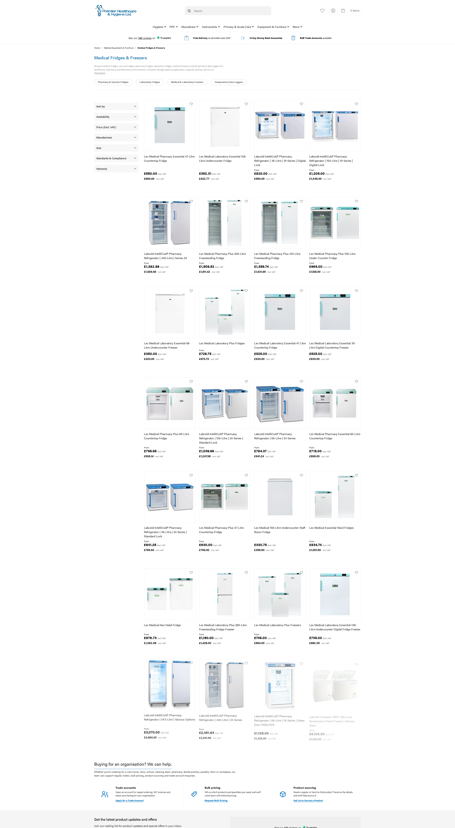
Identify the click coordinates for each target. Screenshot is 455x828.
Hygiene (158, 27)
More (296, 27)
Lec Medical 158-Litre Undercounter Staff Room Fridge (279, 530)
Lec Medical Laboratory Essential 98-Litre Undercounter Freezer (167, 345)
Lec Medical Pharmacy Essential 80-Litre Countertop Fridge (334, 436)
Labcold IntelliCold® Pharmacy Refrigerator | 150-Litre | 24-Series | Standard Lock (221, 438)
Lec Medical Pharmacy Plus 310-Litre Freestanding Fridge (277, 256)
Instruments (209, 27)
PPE (172, 27)
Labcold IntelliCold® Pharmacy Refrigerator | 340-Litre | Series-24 (165, 256)
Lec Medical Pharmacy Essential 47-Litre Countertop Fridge (169, 158)
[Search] (189, 10)
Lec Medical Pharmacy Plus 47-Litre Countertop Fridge (221, 530)
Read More (99, 73)
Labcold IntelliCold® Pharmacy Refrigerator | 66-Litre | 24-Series (275, 436)
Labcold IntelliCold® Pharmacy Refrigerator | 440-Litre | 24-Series (220, 716)
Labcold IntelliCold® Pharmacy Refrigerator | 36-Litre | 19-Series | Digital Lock (280, 160)
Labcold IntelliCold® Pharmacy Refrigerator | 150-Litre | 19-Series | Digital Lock (331, 160)
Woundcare (188, 27)
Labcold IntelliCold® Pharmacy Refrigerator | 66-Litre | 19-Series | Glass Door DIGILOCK (279, 718)
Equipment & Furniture (272, 27)
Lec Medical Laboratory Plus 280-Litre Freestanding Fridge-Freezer (223, 627)
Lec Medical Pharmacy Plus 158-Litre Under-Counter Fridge (332, 256)
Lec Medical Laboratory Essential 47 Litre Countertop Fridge (280, 345)
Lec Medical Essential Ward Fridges (331, 528)
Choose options (270, 186)
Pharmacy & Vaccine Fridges (113, 82)
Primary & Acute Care (237, 27)
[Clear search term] (259, 10)
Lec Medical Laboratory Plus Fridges (222, 343)
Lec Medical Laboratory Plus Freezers (277, 625)
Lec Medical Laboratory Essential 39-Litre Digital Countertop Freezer (332, 345)
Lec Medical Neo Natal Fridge (162, 625)
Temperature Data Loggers (229, 82)
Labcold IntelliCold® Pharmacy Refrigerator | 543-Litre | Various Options (169, 716)
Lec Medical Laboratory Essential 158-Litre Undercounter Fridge (223, 158)
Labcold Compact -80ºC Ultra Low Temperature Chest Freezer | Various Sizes (332, 718)
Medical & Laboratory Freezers (187, 82)
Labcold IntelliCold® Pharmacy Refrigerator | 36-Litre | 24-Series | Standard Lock (165, 532)
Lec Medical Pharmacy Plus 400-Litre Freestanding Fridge (222, 256)
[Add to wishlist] (191, 104)
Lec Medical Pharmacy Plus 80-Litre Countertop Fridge (166, 436)
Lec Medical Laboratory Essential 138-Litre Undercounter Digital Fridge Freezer (334, 627)
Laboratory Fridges (150, 82)
